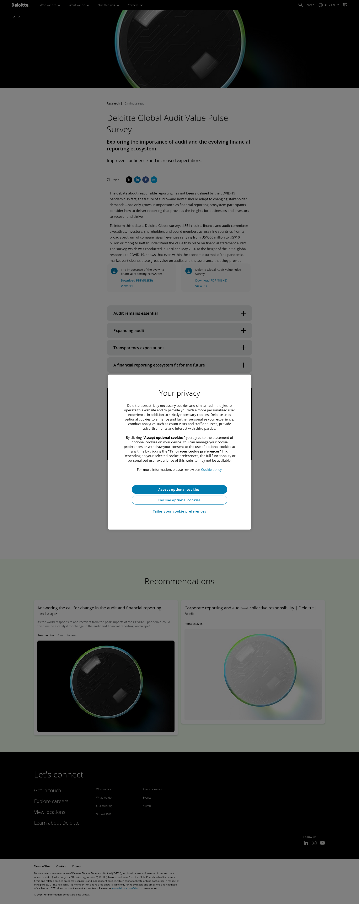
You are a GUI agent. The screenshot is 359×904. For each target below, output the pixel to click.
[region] (179, 451)
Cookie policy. (211, 469)
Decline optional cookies (179, 500)
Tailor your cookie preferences (179, 511)
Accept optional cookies (179, 489)
